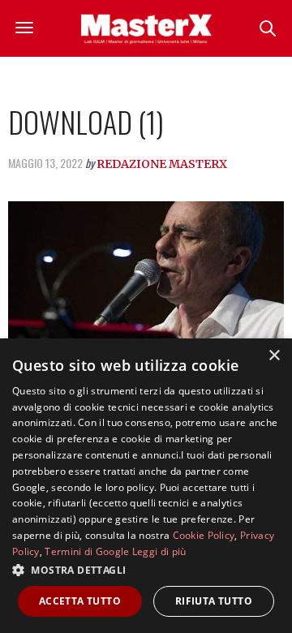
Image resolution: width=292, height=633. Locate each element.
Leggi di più (159, 551)
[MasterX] (146, 28)
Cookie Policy (204, 535)
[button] (146, 569)
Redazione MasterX (162, 164)
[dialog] (146, 485)
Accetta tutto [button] (80, 601)
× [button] (274, 356)
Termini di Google (87, 551)
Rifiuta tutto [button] (213, 601)
